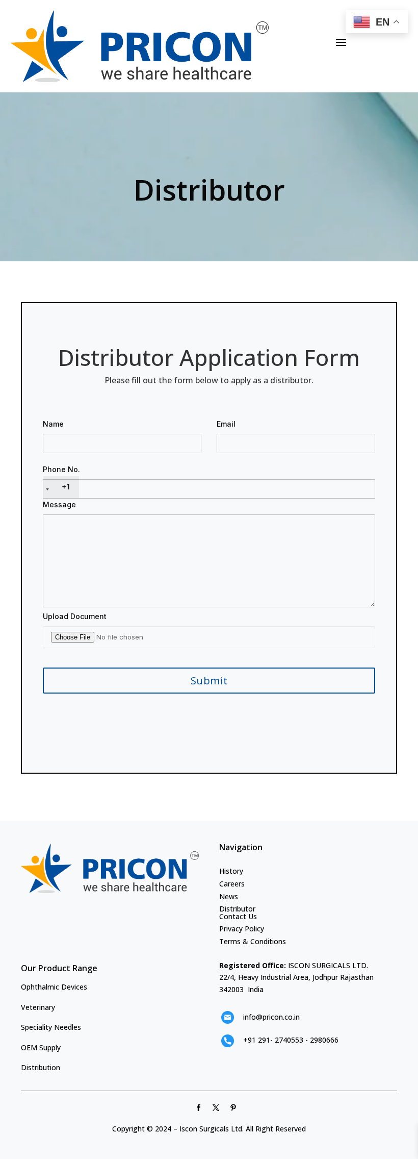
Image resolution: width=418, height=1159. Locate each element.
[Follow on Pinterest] (233, 1108)
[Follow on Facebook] (198, 1108)
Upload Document (75, 616)
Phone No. (61, 478)
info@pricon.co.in (271, 1017)
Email (226, 424)
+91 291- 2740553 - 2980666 (290, 1040)
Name (53, 424)
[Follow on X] (216, 1108)
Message (59, 504)
